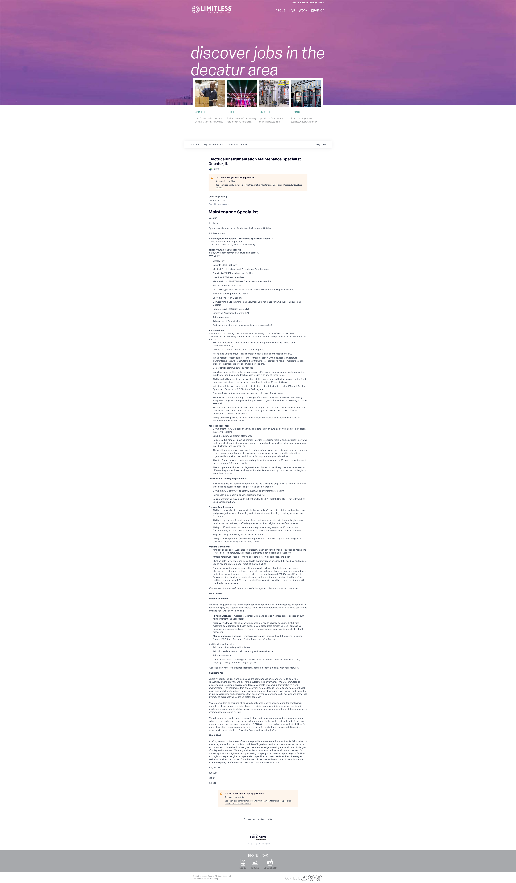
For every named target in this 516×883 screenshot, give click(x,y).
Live (292, 11)
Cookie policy (264, 844)
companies (213, 144)
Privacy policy (251, 844)
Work (303, 11)
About (280, 11)
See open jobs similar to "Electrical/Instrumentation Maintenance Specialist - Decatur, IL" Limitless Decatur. (259, 186)
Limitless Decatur (207, 876)
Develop (317, 11)
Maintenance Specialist (233, 211)
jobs (193, 144)
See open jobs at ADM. (226, 181)
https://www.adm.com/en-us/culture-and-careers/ (234, 252)
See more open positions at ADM (258, 819)
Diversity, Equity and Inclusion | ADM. (258, 730)
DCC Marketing (212, 879)
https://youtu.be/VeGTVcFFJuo (225, 249)
